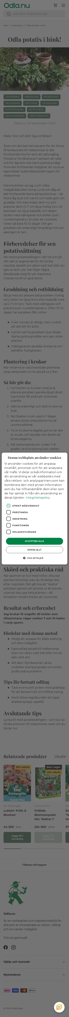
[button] (35, 558)
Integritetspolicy (38, 497)
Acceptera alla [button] (34, 541)
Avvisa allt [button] (34, 549)
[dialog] (34, 509)
